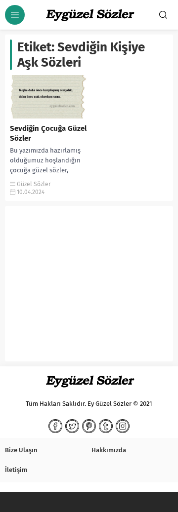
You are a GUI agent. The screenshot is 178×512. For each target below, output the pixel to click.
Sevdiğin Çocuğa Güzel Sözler (48, 133)
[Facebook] (55, 426)
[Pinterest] (89, 426)
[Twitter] (72, 426)
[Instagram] (123, 426)
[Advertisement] (89, 287)
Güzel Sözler (34, 184)
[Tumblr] (106, 426)
